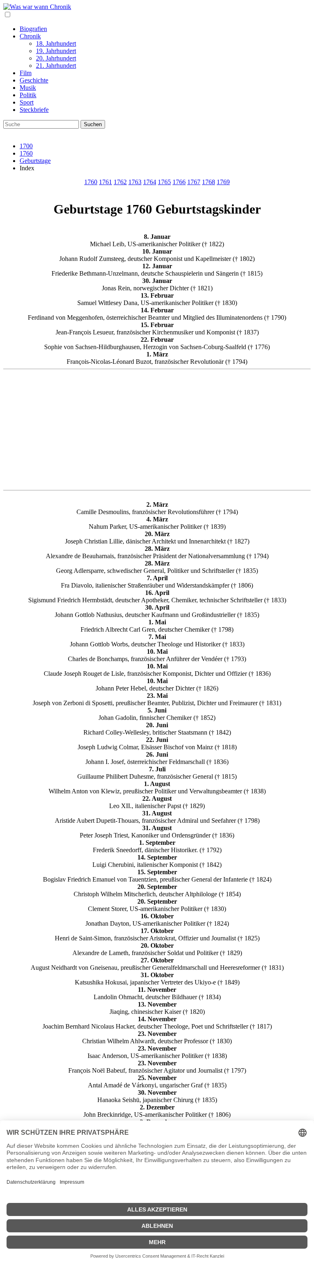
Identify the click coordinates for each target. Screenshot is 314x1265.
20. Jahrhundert (56, 58)
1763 (134, 181)
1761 (105, 181)
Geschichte (34, 80)
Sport (27, 102)
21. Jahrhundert (56, 65)
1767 (193, 181)
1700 (26, 146)
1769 (223, 181)
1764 (149, 181)
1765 (164, 181)
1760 (26, 153)
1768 (208, 181)
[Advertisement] (157, 429)
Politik (28, 94)
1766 (179, 181)
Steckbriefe (34, 109)
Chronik (30, 36)
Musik (28, 87)
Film (25, 72)
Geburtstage (35, 160)
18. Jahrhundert (56, 43)
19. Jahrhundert (56, 50)
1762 (120, 181)
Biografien (33, 28)
